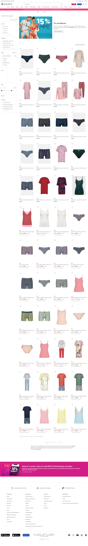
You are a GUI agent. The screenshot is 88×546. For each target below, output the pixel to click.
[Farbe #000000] (2, 73)
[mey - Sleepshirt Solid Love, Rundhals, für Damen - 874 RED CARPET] (44, 185)
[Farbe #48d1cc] (2, 76)
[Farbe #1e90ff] (5, 76)
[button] (8, 1)
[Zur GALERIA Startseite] (6, 4)
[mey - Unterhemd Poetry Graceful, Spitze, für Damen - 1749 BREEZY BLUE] (79, 414)
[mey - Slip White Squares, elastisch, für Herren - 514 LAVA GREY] (79, 122)
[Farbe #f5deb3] (10, 73)
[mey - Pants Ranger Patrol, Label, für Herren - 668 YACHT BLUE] (44, 153)
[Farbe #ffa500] (8, 80)
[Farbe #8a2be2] (8, 76)
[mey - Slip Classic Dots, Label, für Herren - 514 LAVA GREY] (27, 58)
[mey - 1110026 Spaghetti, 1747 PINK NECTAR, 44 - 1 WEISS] (79, 283)
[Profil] (83, 4)
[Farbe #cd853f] (13, 73)
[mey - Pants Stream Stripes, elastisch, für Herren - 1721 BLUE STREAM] (27, 122)
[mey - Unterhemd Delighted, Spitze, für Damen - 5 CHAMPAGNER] (62, 316)
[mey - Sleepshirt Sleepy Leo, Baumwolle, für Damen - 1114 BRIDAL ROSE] (27, 90)
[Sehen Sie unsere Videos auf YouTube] (77, 535)
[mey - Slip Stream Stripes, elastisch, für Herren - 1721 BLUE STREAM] (27, 153)
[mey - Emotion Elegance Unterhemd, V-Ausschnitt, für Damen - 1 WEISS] (44, 217)
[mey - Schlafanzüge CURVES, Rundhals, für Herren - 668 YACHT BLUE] (27, 414)
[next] (61, 442)
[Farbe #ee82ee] (10, 76)
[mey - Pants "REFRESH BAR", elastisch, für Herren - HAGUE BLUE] (27, 316)
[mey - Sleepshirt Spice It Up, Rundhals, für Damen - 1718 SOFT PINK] (62, 153)
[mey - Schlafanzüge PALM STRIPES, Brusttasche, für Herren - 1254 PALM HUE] (79, 382)
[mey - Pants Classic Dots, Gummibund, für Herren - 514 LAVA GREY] (62, 122)
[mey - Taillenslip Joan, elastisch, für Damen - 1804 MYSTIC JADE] (44, 58)
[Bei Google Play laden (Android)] (5, 535)
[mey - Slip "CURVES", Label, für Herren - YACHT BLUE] (79, 250)
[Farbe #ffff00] (2, 80)
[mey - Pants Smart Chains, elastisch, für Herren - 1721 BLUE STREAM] (27, 185)
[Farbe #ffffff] (8, 73)
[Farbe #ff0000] (16, 76)
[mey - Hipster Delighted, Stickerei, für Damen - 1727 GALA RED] (27, 349)
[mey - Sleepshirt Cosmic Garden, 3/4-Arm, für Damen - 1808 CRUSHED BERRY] (62, 185)
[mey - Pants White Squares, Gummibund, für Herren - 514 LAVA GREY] (44, 122)
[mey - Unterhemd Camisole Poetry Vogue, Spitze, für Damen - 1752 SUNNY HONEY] (62, 414)
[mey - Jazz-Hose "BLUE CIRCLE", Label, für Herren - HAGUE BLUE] (79, 217)
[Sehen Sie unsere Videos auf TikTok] (82, 535)
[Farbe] (5, 80)
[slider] (1, 90)
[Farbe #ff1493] (13, 76)
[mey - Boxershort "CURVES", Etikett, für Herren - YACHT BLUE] (27, 283)
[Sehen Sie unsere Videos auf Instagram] (73, 535)
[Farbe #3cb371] (16, 73)
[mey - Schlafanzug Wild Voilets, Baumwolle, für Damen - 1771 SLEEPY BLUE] (27, 382)
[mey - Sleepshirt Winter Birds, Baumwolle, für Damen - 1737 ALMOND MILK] (79, 58)
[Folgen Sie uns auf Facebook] (69, 535)
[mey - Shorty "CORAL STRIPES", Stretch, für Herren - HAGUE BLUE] (62, 250)
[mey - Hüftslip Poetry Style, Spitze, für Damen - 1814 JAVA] (62, 58)
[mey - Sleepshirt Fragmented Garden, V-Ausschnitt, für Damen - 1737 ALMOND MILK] (79, 349)
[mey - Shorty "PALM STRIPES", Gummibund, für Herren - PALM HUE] (62, 283)
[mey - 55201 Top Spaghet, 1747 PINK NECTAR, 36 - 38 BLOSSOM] (44, 349)
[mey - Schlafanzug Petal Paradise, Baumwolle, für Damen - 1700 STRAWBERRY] (62, 349)
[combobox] (80, 44)
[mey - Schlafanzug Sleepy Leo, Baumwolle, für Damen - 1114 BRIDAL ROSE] (62, 90)
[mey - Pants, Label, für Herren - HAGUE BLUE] (27, 250)
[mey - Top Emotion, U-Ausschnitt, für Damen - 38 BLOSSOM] (79, 185)
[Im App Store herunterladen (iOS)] (16, 535)
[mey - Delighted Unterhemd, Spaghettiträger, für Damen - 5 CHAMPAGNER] (62, 217)
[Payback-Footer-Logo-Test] (26, 535)
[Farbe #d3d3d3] (5, 73)
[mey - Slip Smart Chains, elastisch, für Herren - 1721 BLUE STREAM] (44, 90)
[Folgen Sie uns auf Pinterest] (86, 535)
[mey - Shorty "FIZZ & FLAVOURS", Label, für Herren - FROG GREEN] (44, 316)
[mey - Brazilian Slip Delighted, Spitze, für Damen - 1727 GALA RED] (79, 316)
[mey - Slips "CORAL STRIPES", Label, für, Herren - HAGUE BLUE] (44, 250)
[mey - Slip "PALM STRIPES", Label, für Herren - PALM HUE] (44, 283)
